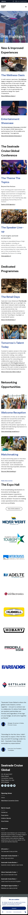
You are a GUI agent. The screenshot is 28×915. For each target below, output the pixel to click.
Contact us (4, 812)
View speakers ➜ (6, 256)
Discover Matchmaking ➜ (8, 471)
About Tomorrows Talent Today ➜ (11, 371)
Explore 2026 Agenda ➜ (8, 204)
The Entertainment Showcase (10, 127)
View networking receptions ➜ (10, 431)
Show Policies (5, 821)
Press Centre (4, 815)
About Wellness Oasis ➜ (8, 96)
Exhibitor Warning (6, 818)
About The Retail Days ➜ (8, 319)
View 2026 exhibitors (14, 509)
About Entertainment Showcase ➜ (11, 135)
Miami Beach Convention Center (10, 800)
